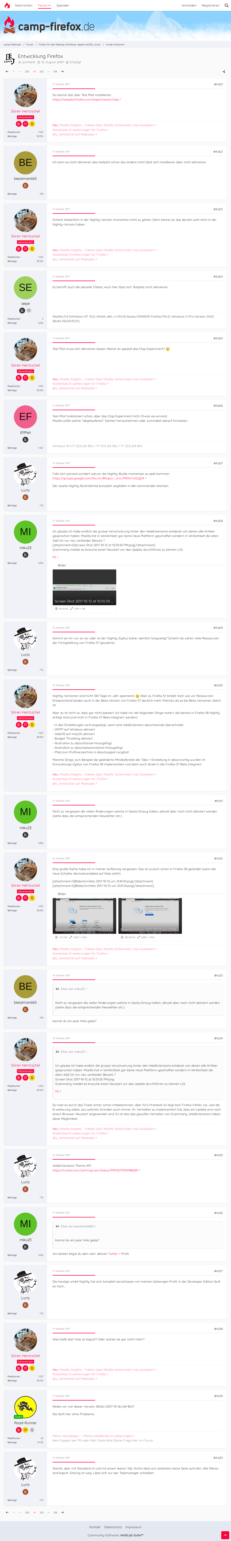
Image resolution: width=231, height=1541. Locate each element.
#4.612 (218, 858)
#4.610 (218, 685)
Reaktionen (14, 132)
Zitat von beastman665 (76, 1226)
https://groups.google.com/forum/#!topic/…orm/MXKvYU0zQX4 (98, 478)
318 (55, 71)
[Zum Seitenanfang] (225, 1535)
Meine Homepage (65, 1436)
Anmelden (189, 5)
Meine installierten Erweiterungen (108, 1436)
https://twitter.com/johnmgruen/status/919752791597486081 (95, 1170)
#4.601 (218, 84)
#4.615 (218, 1155)
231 (34, 71)
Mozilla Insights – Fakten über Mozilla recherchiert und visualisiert (103, 125)
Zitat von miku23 (72, 989)
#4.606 (218, 406)
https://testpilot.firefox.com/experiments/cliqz (86, 99)
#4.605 (218, 338)
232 (41, 71)
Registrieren (210, 5)
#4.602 (218, 151)
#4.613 (218, 975)
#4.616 (218, 1213)
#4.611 (219, 801)
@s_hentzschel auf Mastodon (74, 134)
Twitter (113, 1254)
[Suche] (226, 5)
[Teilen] (224, 71)
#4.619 (218, 1396)
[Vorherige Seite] (7, 72)
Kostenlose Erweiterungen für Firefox (79, 130)
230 (27, 71)
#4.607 (218, 463)
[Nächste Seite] (62, 72)
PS (54, 557)
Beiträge (12, 136)
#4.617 (218, 1271)
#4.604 (218, 276)
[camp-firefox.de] (115, 25)
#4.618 (218, 1329)
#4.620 (218, 1458)
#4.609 (218, 628)
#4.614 (218, 1038)
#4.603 (218, 209)
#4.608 (218, 521)
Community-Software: (115, 1535)
